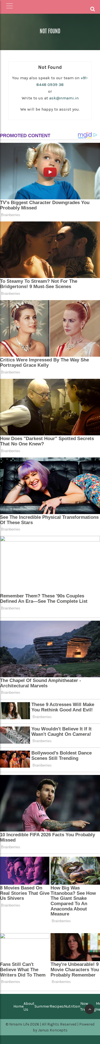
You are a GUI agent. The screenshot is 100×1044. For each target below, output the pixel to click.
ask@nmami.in (64, 98)
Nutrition (72, 1006)
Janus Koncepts (53, 1030)
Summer (42, 1006)
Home (18, 1006)
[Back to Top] (89, 1009)
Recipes (57, 1006)
